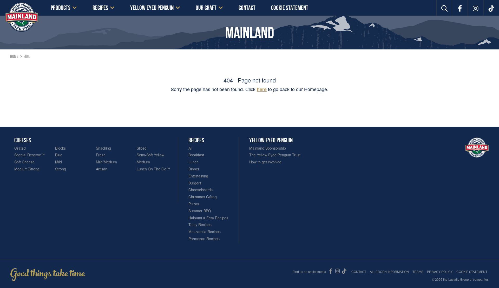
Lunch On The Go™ (153, 169)
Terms (417, 271)
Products (60, 7)
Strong (60, 169)
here (262, 89)
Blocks (60, 148)
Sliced (142, 148)
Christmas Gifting (202, 197)
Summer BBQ (199, 211)
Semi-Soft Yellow (150, 155)
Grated (20, 148)
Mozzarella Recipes (204, 231)
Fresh (101, 155)
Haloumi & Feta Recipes (208, 218)
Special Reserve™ (29, 155)
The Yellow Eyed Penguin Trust (274, 155)
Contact (247, 7)
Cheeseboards (200, 190)
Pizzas (193, 204)
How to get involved (265, 162)
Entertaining (198, 176)
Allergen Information (389, 271)
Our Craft (206, 7)
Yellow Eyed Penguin (152, 7)
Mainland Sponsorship (267, 148)
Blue (58, 155)
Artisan (101, 169)
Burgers (194, 183)
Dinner (193, 169)
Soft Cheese (24, 162)
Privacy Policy (440, 271)
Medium (143, 162)
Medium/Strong (27, 169)
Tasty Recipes (200, 224)
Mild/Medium (106, 162)
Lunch (193, 162)
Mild (58, 162)
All (190, 148)
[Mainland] (21, 17)
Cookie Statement (289, 7)
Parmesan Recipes (204, 238)
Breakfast (196, 155)
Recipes (100, 7)
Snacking (103, 148)
